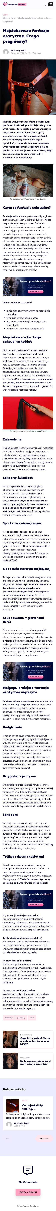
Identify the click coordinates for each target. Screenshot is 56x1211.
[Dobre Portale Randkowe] (14, 4)
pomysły (21, 1018)
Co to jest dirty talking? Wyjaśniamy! (32, 1107)
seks (32, 1018)
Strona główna (9, 18)
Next (42, 1138)
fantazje (9, 1018)
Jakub (23, 50)
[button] (45, 4)
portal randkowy (32, 806)
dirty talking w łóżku (35, 459)
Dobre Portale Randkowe (28, 1206)
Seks (5, 15)
